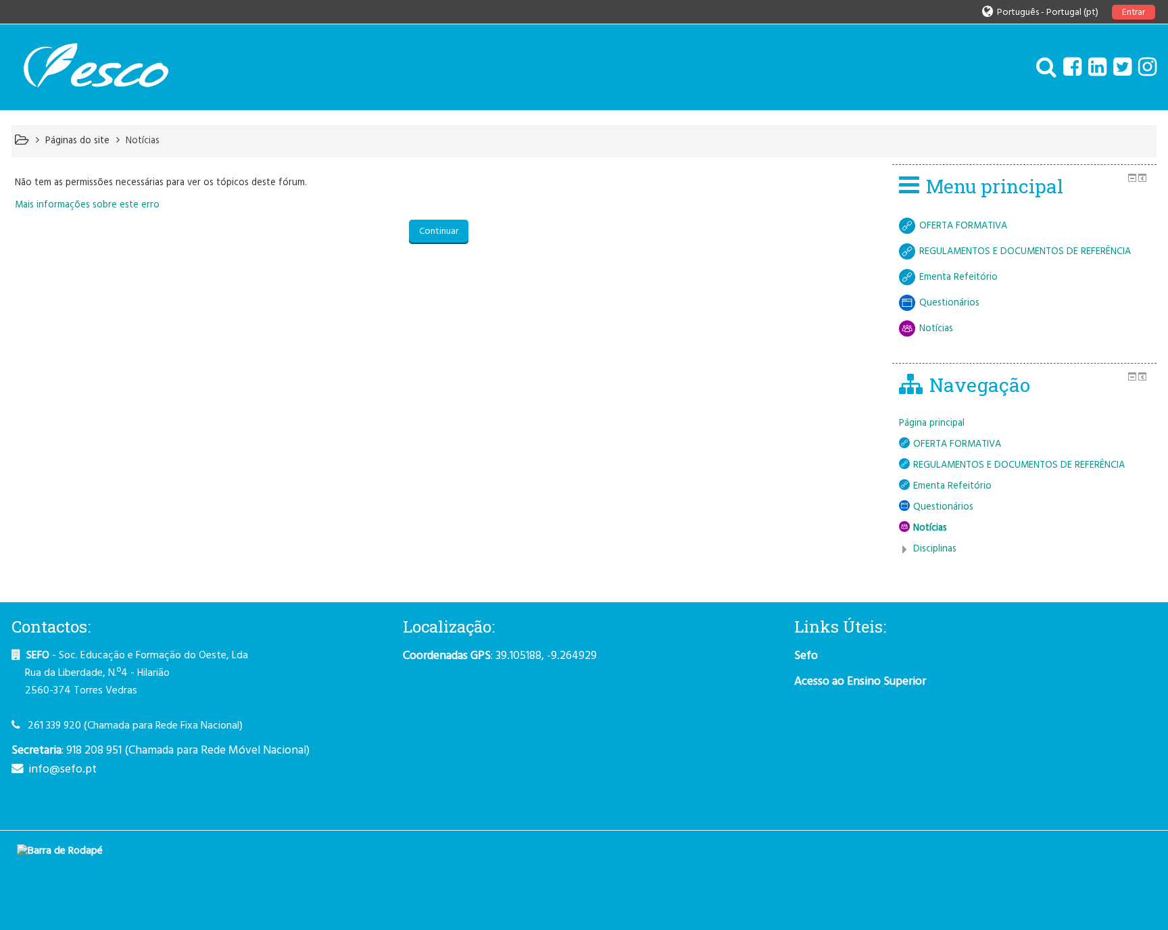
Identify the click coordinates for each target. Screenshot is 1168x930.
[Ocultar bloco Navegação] (1132, 376)
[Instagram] (1144, 68)
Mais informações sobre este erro (87, 205)
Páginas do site (77, 141)
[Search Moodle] (1042, 68)
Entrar (1133, 12)
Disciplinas (934, 549)
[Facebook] (1068, 68)
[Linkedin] (1093, 68)
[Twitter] (1119, 68)
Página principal (932, 423)
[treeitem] (1024, 423)
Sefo (806, 656)
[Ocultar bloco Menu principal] (1132, 178)
